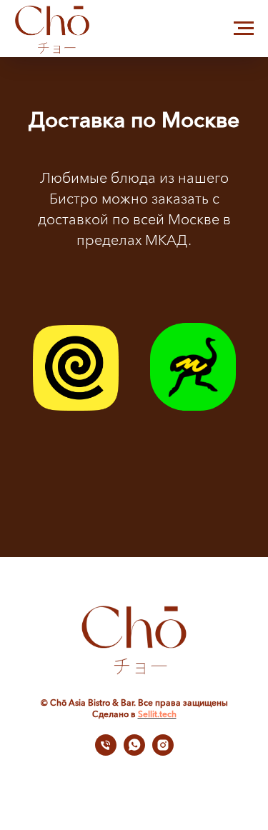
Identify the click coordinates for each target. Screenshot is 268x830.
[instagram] (163, 752)
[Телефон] (105, 752)
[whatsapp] (134, 752)
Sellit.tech (157, 714)
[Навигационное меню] (244, 28)
